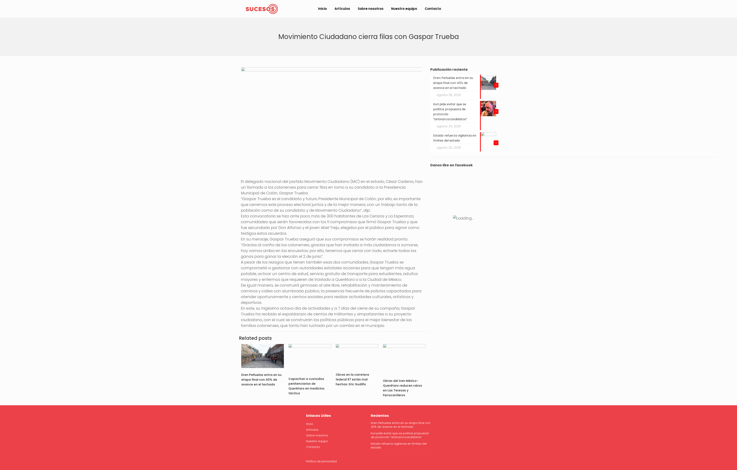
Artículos (312, 430)
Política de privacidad (321, 461)
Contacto (313, 447)
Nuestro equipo (317, 441)
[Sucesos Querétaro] (261, 8)
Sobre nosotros (317, 435)
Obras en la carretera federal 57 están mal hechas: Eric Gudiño (352, 379)
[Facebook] (243, 427)
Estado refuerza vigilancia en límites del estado (399, 445)
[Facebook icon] (669, 9)
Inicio (309, 424)
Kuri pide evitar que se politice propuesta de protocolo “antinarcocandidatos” (400, 435)
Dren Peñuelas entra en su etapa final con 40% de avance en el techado (261, 379)
